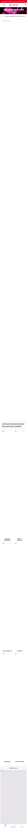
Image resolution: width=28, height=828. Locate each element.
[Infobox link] (7, 485)
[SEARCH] (24, 21)
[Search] (22, 5)
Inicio (2, 16)
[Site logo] (13, 5)
